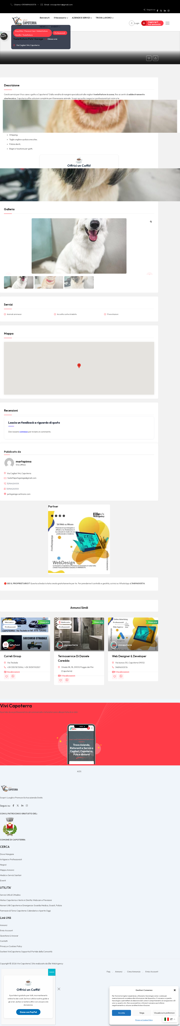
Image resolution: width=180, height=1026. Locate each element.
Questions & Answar (9, 935)
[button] (174, 990)
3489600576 (121, 667)
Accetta (121, 1013)
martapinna (23, 461)
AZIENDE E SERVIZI (81, 17)
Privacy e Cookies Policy (144, 1020)
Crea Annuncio (133, 971)
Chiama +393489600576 (25, 4)
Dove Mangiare (7, 854)
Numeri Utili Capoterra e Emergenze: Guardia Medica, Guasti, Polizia (31, 905)
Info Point (15, 645)
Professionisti (60, 33)
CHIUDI (51, 972)
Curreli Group (12, 656)
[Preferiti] (149, 58)
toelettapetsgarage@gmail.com (21, 478)
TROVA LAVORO (104, 17)
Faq (108, 971)
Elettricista (65, 622)
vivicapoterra (71, 645)
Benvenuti (45, 17)
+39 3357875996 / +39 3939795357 (23, 667)
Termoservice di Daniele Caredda (73, 658)
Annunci (3, 925)
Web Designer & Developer (129, 656)
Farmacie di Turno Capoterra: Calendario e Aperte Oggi (25, 910)
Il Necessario (60, 17)
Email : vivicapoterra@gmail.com (58, 4)
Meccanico (9, 622)
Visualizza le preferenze (164, 1013)
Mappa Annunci (7, 870)
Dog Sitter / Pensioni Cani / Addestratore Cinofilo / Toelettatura (31, 33)
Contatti (4, 941)
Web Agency (118, 627)
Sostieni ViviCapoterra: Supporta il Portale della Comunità (26, 951)
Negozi (3, 864)
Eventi (3, 880)
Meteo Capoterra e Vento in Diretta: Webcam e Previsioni (26, 900)
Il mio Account (6, 930)
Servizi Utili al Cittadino (10, 895)
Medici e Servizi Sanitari (10, 875)
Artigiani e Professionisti (11, 859)
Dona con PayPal (28, 1012)
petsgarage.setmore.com (18, 494)
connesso (23, 431)
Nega (142, 1013)
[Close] (59, 989)
